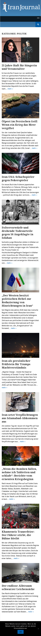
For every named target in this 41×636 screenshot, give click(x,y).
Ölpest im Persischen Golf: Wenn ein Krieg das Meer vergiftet (20, 125)
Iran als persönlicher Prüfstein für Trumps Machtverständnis (16, 364)
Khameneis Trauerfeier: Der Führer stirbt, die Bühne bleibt (18, 535)
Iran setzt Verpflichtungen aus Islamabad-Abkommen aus (20, 418)
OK (20, 632)
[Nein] (38, 629)
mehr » (10, 89)
